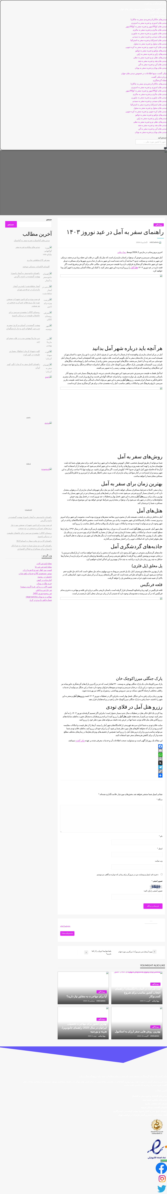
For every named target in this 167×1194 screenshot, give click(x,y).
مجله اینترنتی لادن (44, 563)
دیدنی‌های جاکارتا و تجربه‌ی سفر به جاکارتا (149, 19)
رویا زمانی (122, 252)
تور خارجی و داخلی (44, 590)
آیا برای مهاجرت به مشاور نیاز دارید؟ (86, 996)
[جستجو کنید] (165, 148)
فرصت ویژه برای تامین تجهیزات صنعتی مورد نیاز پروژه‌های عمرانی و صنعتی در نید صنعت (23, 302)
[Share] (111, 775)
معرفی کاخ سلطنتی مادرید (38, 260)
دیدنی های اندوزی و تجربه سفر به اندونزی (149, 23)
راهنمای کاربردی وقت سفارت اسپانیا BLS (34, 541)
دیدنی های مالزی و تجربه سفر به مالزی (150, 30)
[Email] (111, 750)
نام (160, 836)
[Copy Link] (111, 771)
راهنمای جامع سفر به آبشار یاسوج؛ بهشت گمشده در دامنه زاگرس (140, 1111)
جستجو (49, 219)
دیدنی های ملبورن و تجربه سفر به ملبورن (149, 33)
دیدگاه (159, 799)
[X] (111, 763)
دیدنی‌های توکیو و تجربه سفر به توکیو (151, 50)
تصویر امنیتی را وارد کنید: (153, 891)
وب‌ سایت (158, 861)
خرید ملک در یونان (44, 583)
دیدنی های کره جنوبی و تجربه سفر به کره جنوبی (146, 47)
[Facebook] (111, 746)
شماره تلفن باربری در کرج (41, 600)
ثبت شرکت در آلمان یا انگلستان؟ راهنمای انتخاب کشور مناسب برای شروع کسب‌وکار (137, 992)
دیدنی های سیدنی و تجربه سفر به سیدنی (149, 36)
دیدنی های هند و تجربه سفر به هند (152, 61)
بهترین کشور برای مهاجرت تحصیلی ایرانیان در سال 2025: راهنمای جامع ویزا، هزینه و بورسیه (84, 1027)
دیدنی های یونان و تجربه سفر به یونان (151, 68)
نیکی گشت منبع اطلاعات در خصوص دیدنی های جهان (142, 9)
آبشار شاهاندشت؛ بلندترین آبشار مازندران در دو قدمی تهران (142, 1115)
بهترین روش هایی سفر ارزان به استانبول (137, 1031)
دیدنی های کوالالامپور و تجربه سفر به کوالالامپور (146, 26)
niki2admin (154, 242)
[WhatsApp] (111, 755)
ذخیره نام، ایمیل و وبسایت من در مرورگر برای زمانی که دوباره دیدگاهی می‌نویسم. (127, 874)
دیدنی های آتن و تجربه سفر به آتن (152, 64)
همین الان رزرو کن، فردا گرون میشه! (36, 586)
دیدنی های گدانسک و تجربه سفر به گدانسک (32, 240)
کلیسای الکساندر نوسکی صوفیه (36, 266)
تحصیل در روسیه (45, 576)
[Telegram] (111, 767)
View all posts (67, 933)
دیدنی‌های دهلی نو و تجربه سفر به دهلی (150, 57)
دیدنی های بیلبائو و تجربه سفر (28, 247)
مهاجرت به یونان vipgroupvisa (39, 596)
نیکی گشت (80, 740)
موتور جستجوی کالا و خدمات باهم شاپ (35, 573)
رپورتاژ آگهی (158, 225)
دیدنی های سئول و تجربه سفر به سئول (150, 44)
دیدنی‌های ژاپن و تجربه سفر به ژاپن (152, 54)
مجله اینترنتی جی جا (43, 566)
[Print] (111, 759)
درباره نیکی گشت (157, 12)
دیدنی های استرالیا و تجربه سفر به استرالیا (148, 40)
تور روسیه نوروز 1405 (42, 593)
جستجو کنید (162, 138)
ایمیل (159, 848)
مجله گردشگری (158, 16)
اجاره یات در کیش (44, 580)
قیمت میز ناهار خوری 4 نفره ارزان (37, 570)
